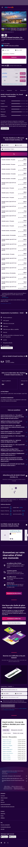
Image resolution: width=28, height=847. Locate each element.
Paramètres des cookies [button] (6, 303)
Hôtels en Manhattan (7, 751)
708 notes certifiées (14, 45)
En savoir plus (5, 297)
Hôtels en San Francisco (8, 753)
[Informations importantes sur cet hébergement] (26, 374)
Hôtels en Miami (6, 747)
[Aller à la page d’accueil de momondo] (9, 7)
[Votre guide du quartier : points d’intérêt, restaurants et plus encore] (26, 476)
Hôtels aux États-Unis (8, 787)
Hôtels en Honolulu (7, 743)
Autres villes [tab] (6, 730)
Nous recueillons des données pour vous (12, 778)
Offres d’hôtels (7, 786)
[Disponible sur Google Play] (4, 836)
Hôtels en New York (7, 739)
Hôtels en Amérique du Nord (16, 786)
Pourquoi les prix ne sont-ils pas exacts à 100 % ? (13, 781)
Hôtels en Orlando (7, 757)
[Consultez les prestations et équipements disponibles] (26, 313)
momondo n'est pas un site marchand (11, 776)
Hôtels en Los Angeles (7, 745)
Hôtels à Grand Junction (7, 788)
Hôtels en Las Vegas (7, 741)
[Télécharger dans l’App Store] (12, 836)
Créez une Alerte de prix (12, 585)
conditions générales (23, 708)
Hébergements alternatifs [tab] (16, 730)
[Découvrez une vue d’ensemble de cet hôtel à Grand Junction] (26, 95)
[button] (2, 7)
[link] (14, 593)
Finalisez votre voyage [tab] (18, 733)
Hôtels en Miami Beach (7, 749)
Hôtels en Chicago (7, 759)
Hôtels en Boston (6, 755)
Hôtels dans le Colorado (17, 787)
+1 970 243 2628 (5, 43)
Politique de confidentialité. (9, 709)
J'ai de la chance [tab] (7, 733)
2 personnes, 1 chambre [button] (8, 53)
